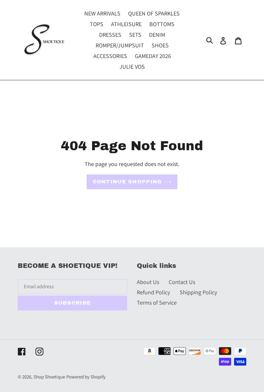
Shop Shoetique (49, 377)
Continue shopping (127, 181)
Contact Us (182, 282)
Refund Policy (153, 292)
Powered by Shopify (86, 377)
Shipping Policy (198, 292)
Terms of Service (157, 302)
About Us (148, 282)
